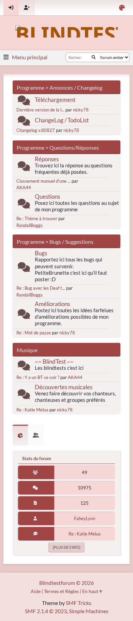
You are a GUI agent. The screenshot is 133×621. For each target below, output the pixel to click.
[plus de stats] (66, 547)
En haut (90, 591)
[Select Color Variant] (122, 7)
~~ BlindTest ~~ (54, 361)
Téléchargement (55, 99)
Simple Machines (88, 611)
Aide (36, 591)
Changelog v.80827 (35, 130)
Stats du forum (36, 458)
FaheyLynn (84, 518)
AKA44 (23, 187)
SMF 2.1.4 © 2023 (46, 611)
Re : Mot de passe (33, 332)
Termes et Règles (61, 591)
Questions (47, 196)
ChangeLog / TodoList (62, 120)
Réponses (47, 159)
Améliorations (52, 303)
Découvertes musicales (63, 387)
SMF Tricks (78, 603)
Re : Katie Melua (32, 409)
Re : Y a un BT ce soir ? (37, 377)
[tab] (20, 435)
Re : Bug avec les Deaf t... (40, 288)
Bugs (41, 253)
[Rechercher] (93, 57)
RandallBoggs (29, 225)
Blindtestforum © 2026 (66, 582)
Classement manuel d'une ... (43, 181)
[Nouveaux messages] (24, 102)
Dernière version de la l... (40, 109)
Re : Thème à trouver (36, 218)
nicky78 (81, 109)
